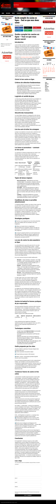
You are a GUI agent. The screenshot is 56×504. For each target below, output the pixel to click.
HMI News (8, 13)
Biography (19, 13)
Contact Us (37, 13)
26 (48, 71)
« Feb (44, 76)
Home (3, 13)
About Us (31, 13)
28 (52, 71)
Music (13, 13)
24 (45, 71)
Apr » (46, 76)
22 (53, 70)
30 (43, 73)
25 (46, 71)
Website (16, 486)
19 (48, 70)
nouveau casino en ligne (26, 57)
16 (43, 70)
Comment (17, 464)
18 (46, 70)
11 (46, 68)
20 (50, 70)
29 (53, 71)
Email (16, 482)
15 (53, 68)
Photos (25, 13)
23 (43, 71)
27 (50, 71)
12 (48, 68)
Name (16, 478)
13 (50, 68)
